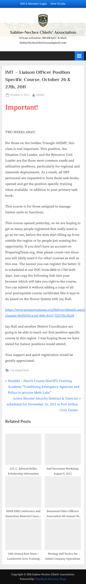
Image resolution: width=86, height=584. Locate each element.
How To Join (58, 4)
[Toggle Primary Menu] (79, 55)
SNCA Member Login (33, 4)
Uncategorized (19, 370)
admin (40, 95)
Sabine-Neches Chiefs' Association (43, 32)
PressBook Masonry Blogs (50, 579)
